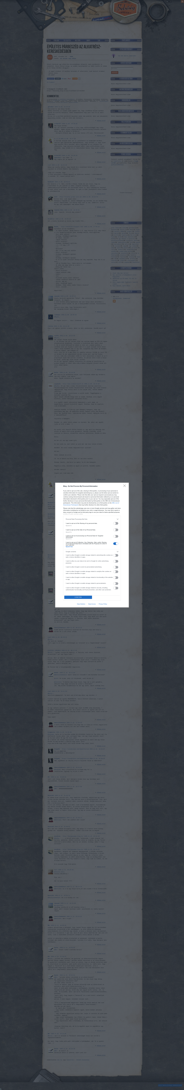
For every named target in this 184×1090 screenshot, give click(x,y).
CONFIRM (78, 597)
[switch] (115, 523)
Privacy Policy (103, 604)
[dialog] (92, 545)
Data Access (92, 604)
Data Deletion (81, 604)
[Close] (125, 486)
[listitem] (92, 519)
